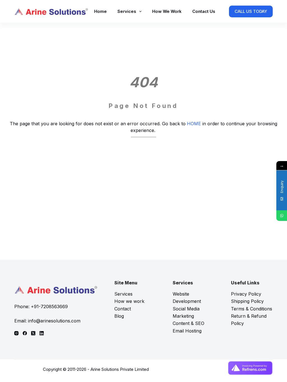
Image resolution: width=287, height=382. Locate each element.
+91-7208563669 (49, 306)
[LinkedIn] (42, 333)
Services (126, 11)
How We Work (167, 11)
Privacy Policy (246, 294)
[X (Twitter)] (33, 333)
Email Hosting (187, 331)
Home (100, 11)
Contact (122, 309)
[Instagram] (16, 333)
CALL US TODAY (251, 11)
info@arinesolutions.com (54, 321)
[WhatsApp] (281, 215)
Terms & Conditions (251, 309)
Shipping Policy (247, 301)
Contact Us (203, 11)
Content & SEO (188, 323)
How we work (129, 301)
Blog (119, 316)
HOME (194, 123)
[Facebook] (25, 333)
